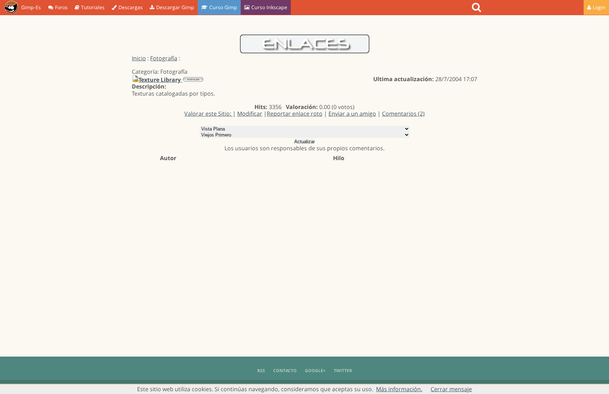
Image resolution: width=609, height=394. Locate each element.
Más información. (399, 389)
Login (599, 7)
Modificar (249, 113)
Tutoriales (93, 7)
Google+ (315, 371)
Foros (61, 7)
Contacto (285, 371)
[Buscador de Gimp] (477, 7)
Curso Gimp (223, 7)
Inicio (139, 58)
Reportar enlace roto (294, 113)
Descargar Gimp (175, 7)
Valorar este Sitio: (208, 113)
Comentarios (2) (403, 113)
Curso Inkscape (269, 7)
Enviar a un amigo (352, 113)
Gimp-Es (31, 7)
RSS (261, 371)
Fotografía (163, 58)
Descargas (130, 7)
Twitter (343, 371)
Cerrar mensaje (451, 389)
